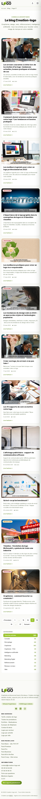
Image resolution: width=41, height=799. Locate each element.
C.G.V (3, 778)
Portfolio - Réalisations (9, 722)
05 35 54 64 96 (6, 768)
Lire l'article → (7, 85)
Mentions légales (7, 776)
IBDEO (11, 795)
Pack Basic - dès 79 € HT (9, 744)
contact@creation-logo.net (10, 765)
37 (20, 624)
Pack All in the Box (7, 754)
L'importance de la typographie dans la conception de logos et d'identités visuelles (20, 217)
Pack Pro (4, 749)
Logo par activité (7, 733)
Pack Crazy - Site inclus (9, 757)
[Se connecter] (33, 3)
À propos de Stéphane (8, 725)
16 (28, 620)
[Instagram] (25, 708)
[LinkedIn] (20, 708)
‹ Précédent (7, 620)
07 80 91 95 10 (6, 771)
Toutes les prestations (8, 719)
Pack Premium (6, 746)
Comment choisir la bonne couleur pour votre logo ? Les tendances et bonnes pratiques (20, 119)
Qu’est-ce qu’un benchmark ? (15, 500)
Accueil (3, 8)
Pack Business (6, 752)
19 (11, 624)
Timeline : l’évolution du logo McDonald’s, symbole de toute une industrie (18, 548)
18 (37, 620)
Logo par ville (5, 735)
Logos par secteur (7, 730)
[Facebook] (16, 708)
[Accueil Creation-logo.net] (6, 3)
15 (23, 620)
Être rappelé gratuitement (11, 782)
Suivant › (27, 624)
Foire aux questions (8, 773)
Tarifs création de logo (9, 717)
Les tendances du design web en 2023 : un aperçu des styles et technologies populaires (20, 315)
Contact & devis (6, 727)
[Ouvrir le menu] (37, 3)
